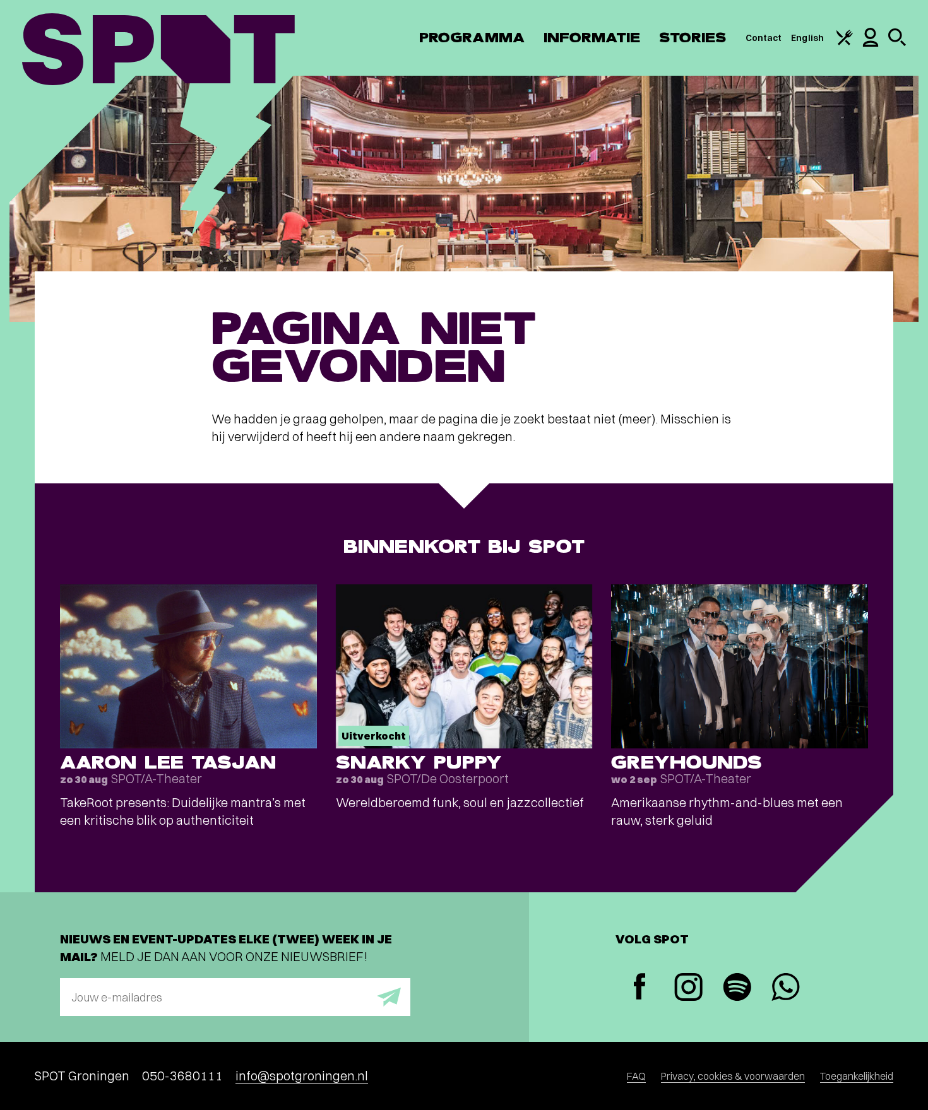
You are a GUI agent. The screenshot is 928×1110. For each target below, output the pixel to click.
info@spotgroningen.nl (301, 1075)
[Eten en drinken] (844, 42)
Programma (472, 37)
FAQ (636, 1076)
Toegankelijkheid (856, 1076)
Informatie (592, 37)
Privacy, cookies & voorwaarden (733, 1076)
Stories (693, 37)
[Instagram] (688, 988)
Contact (764, 38)
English (807, 38)
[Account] (870, 43)
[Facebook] (640, 987)
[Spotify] (737, 988)
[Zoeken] (897, 43)
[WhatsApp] (785, 988)
